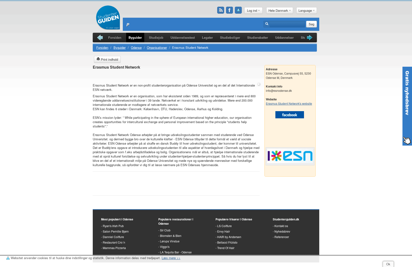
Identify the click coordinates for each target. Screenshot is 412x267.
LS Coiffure (224, 226)
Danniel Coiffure (113, 237)
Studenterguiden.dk (286, 219)
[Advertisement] (176, 76)
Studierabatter (257, 37)
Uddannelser (284, 37)
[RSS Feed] (220, 10)
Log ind (252, 10)
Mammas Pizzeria (114, 248)
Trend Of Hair (225, 248)
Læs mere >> (171, 258)
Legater (207, 37)
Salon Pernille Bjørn (116, 231)
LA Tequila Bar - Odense (176, 252)
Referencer (281, 237)
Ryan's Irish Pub (113, 226)
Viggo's (165, 247)
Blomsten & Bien (170, 236)
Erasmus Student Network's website (289, 103)
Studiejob (156, 37)
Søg (311, 24)
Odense (136, 47)
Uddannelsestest (182, 37)
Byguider (135, 37)
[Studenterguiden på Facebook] (229, 10)
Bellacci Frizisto (227, 242)
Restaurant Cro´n (114, 242)
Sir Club (165, 230)
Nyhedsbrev (282, 231)
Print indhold (109, 59)
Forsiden (114, 37)
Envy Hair (223, 231)
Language (306, 10)
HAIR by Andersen (229, 237)
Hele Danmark (278, 10)
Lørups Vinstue (170, 241)
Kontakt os (281, 226)
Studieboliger (230, 37)
